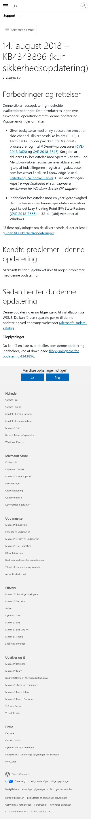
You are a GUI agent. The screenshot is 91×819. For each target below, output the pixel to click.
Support (10, 15)
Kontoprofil (11, 462)
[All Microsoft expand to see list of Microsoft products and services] (5, 6)
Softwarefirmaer (14, 706)
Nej (57, 377)
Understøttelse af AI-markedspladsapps (26, 678)
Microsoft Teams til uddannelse (22, 539)
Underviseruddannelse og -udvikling (24, 560)
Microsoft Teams (14, 636)
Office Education (14, 553)
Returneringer (12, 483)
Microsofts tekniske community (21, 685)
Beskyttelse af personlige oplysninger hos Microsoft (32, 754)
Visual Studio (12, 713)
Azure (8, 608)
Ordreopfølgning (14, 490)
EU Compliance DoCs (16, 811)
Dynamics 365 (12, 615)
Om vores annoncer (60, 804)
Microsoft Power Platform (18, 699)
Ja (32, 377)
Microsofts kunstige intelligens (21, 594)
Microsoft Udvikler (15, 663)
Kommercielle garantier (17, 504)
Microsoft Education (16, 524)
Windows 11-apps (14, 442)
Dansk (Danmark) (21, 774)
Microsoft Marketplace (17, 692)
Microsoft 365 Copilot (16, 629)
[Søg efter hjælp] (15, 5)
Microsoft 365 (12, 428)
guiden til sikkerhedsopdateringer (28, 233)
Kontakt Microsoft (14, 797)
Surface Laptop (13, 407)
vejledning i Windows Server (31, 178)
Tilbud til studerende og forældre (23, 567)
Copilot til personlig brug (18, 421)
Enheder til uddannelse (17, 531)
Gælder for (13, 78)
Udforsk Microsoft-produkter (20, 435)
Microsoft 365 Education (18, 546)
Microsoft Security (15, 601)
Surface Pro (11, 399)
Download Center (14, 469)
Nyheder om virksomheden (19, 747)
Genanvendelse (13, 497)
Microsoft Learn (13, 670)
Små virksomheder (15, 643)
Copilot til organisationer (18, 414)
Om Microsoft (12, 740)
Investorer (10, 761)
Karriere (9, 733)
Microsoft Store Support (18, 476)
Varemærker (40, 804)
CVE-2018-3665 (23, 213)
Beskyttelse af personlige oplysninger (47, 797)
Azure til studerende (16, 574)
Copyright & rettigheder (18, 804)
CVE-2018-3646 (45, 151)
